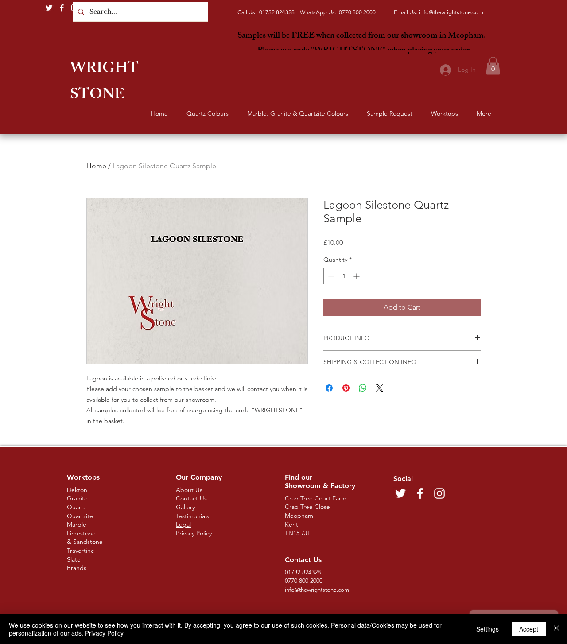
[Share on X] (379, 388)
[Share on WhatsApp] (362, 388)
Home (96, 166)
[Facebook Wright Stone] (61, 7)
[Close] (556, 629)
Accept (528, 629)
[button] (493, 66)
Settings (487, 629)
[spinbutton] (344, 276)
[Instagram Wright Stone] (74, 7)
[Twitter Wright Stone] (49, 7)
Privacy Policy (104, 632)
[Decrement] (330, 276)
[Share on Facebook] (329, 388)
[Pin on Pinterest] (346, 388)
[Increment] (357, 276)
